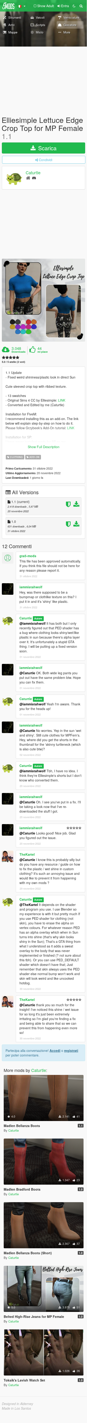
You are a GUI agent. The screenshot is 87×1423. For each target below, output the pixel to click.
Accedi (55, 1050)
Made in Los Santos (16, 1408)
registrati (71, 1050)
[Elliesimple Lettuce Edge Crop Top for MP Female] (43, 300)
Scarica (46, 148)
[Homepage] (28, 177)
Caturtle (33, 172)
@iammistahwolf (32, 623)
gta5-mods (27, 555)
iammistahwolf (30, 587)
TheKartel (27, 854)
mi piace (42, 351)
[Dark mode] (74, 6)
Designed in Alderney (17, 1403)
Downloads (18, 351)
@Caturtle (27, 673)
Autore (38, 618)
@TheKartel (28, 904)
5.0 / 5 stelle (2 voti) (13, 362)
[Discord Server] (34, 177)
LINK (61, 400)
